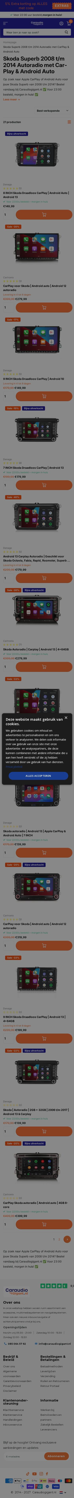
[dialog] (37, 749)
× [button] (65, 717)
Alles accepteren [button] (38, 776)
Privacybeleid (14, 766)
